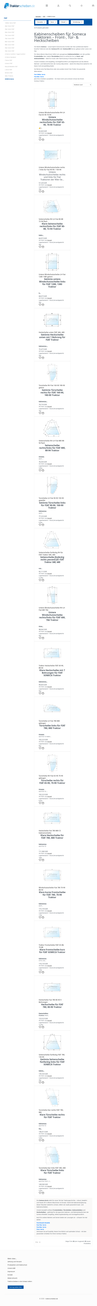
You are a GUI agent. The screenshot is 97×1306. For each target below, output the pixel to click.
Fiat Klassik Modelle (43, 1223)
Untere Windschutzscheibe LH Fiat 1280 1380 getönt (52, 275)
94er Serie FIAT (9, 51)
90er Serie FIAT (9, 48)
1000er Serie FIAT (10, 23)
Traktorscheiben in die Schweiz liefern (20, 1281)
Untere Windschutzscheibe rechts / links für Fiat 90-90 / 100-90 (52, 168)
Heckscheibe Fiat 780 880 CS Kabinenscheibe (50, 831)
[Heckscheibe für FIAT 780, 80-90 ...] (52, 997)
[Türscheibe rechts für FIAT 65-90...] (52, 773)
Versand (49, 133)
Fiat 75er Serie (41, 1225)
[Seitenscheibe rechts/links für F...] (52, 437)
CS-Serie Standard (10, 57)
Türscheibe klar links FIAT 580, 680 (52, 1168)
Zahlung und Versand (15, 1261)
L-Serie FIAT (8, 70)
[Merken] (40, 140)
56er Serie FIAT (9, 29)
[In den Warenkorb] (43, 139)
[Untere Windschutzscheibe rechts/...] (52, 109)
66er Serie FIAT (9, 32)
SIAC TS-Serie (9, 76)
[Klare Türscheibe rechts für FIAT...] (52, 1107)
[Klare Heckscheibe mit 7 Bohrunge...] (52, 662)
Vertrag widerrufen (15, 1287)
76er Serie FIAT (9, 38)
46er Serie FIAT (9, 26)
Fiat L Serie (40, 1229)
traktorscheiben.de (52, 1299)
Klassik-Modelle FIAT (11, 66)
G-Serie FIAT (8, 63)
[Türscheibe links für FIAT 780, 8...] (52, 718)
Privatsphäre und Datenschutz (17, 1265)
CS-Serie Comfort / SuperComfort (15, 54)
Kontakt (10, 1275)
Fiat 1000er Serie (39, 74)
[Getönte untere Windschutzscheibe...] (52, 271)
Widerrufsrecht (12, 1278)
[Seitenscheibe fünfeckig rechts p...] (52, 549)
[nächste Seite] (40, 1243)
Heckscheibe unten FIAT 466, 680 (52, 332)
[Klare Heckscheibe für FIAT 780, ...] (52, 827)
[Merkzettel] (81, 6)
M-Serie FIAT (9, 73)
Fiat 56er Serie (41, 1227)
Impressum (11, 1271)
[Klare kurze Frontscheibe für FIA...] (52, 884)
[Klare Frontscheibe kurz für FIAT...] (52, 942)
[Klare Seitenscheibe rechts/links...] (52, 216)
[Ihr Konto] (58, 6)
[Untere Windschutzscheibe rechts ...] (52, 164)
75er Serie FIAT (9, 35)
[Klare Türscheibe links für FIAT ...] (52, 1165)
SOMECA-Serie (9, 79)
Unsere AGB (11, 1268)
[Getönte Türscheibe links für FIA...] (52, 495)
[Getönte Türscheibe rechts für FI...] (52, 382)
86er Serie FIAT (9, 41)
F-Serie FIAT (8, 60)
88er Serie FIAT (9, 45)
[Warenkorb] (93, 6)
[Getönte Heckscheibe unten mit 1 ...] (52, 329)
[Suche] (70, 6)
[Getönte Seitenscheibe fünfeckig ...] (52, 1051)
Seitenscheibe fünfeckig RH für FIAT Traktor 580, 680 (51, 553)
